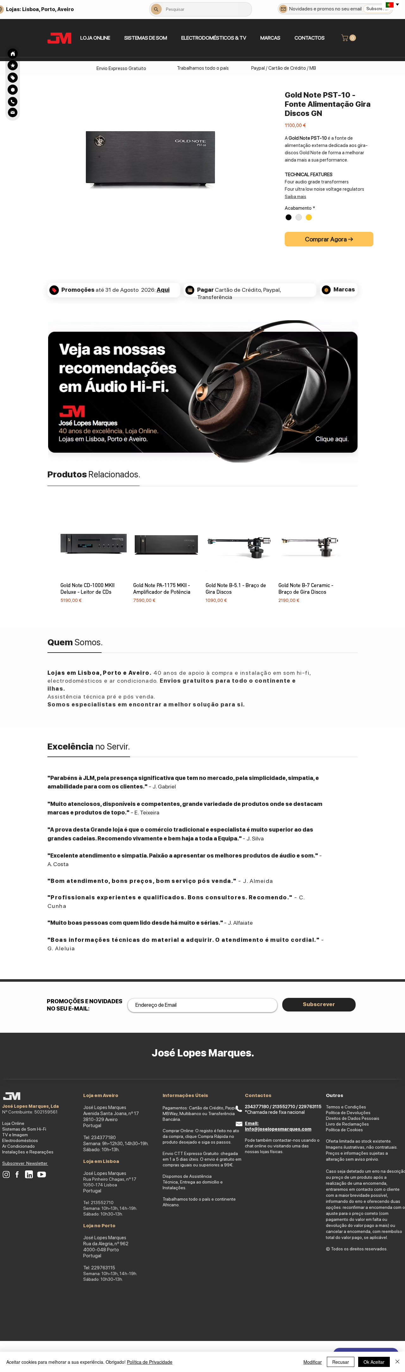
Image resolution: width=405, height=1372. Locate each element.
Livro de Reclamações (347, 1123)
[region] (12, 77)
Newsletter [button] (37, 1163)
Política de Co (339, 1129)
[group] (202, 561)
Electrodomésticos (20, 1140)
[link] (349, 38)
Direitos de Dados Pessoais (352, 1118)
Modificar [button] (312, 1362)
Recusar (340, 1362)
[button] (145, 38)
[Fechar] (397, 1362)
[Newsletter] (283, 9)
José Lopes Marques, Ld (29, 1106)
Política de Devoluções (348, 1112)
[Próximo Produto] (354, 561)
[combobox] (200, 9)
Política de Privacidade (149, 1362)
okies (357, 1129)
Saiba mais (295, 196)
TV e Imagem (15, 1134)
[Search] (13, 53)
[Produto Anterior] (51, 561)
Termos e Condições (346, 1106)
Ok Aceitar (374, 1362)
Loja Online (13, 1123)
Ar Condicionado (18, 1146)
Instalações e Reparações (27, 1151)
